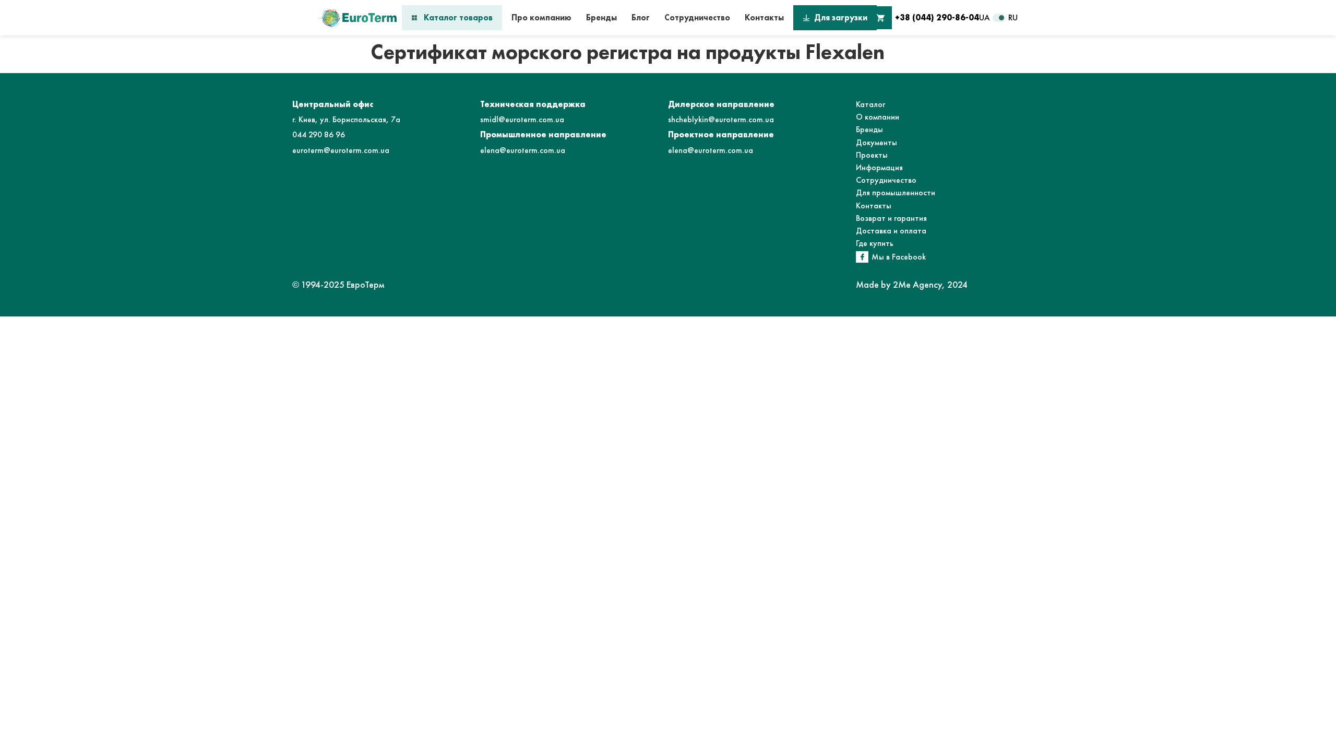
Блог (640, 17)
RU (1013, 17)
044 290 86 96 (318, 134)
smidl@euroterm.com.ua (522, 119)
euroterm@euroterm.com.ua (340, 150)
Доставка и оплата (891, 230)
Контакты (764, 17)
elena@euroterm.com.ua (522, 150)
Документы (876, 142)
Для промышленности (895, 192)
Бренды (601, 17)
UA (984, 17)
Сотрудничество (697, 17)
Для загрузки (840, 17)
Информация (879, 167)
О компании (877, 116)
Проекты (872, 154)
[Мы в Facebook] (862, 257)
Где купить (874, 243)
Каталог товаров (458, 17)
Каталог (870, 104)
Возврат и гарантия (891, 218)
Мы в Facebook (899, 256)
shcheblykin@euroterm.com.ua (721, 119)
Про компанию (541, 17)
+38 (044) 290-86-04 (937, 17)
